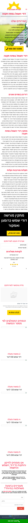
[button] (14, 48)
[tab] (14, 244)
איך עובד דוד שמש (22, 303)
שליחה (20, 508)
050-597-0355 (7, 491)
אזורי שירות (21, 247)
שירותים (22, 245)
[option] (15, 260)
